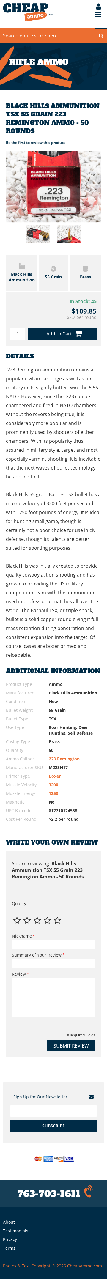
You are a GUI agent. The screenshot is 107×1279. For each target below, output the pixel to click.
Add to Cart (59, 333)
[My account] (95, 7)
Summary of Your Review (37, 955)
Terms (9, 1248)
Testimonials (15, 1231)
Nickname (22, 936)
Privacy (10, 1239)
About (9, 1222)
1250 (53, 793)
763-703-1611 (49, 1194)
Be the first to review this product (35, 142)
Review (19, 974)
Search (101, 35)
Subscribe (53, 1126)
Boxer (55, 776)
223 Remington (64, 759)
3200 (53, 784)
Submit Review (71, 1045)
